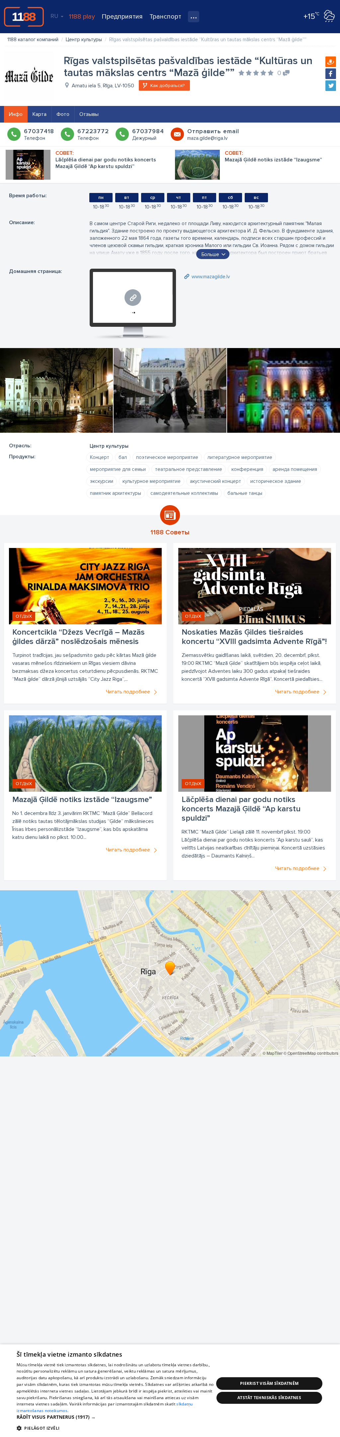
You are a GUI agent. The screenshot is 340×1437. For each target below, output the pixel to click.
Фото (62, 114)
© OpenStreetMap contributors (311, 1053)
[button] (115, 1417)
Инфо (16, 114)
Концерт (99, 457)
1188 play (82, 17)
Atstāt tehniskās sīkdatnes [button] (269, 1397)
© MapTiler (273, 1053)
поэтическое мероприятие (167, 457)
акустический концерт (215, 481)
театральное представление (188, 469)
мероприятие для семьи (118, 469)
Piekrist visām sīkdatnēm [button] (269, 1383)
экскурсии (101, 481)
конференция (247, 469)
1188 (24, 17)
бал (123, 457)
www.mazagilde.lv (211, 277)
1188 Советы (170, 532)
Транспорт (165, 17)
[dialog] (170, 1390)
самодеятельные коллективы (184, 493)
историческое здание (275, 481)
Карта (39, 114)
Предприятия (122, 17)
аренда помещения (295, 469)
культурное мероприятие (152, 481)
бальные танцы (244, 493)
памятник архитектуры (115, 493)
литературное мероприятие (240, 457)
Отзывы (89, 114)
